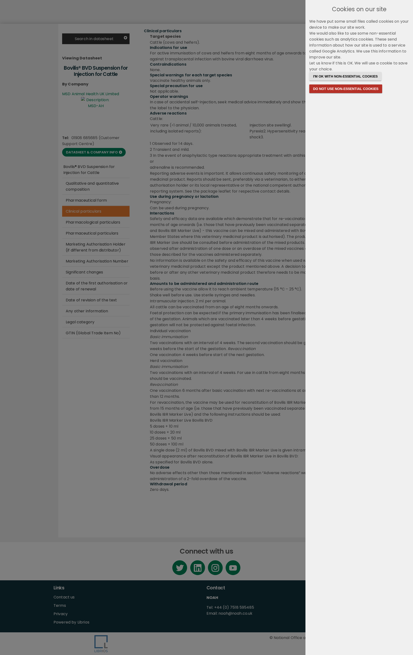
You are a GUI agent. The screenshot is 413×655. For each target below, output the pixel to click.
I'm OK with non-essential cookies (345, 76)
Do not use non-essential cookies (345, 89)
